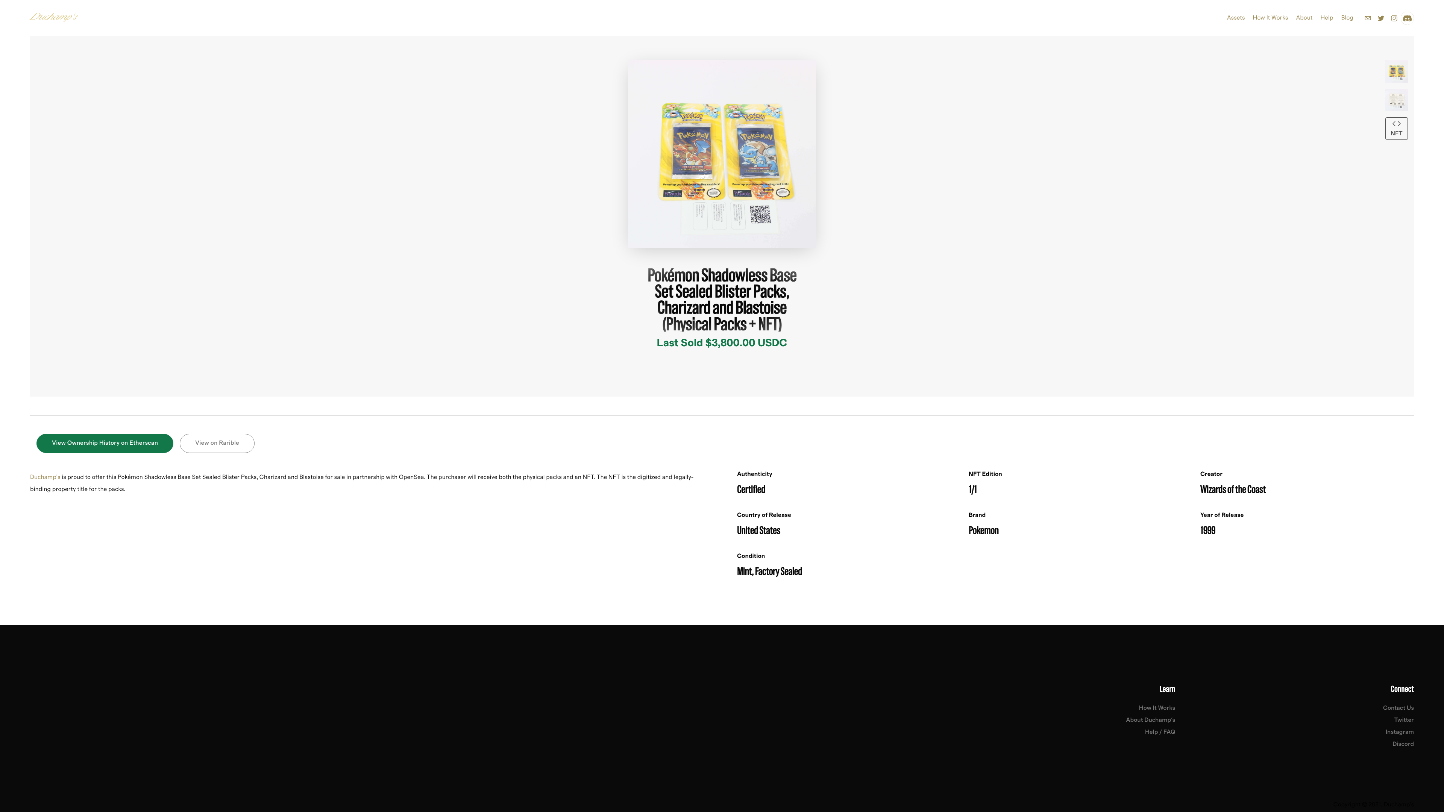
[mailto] (1367, 18)
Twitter (1404, 720)
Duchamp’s (45, 477)
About (1304, 18)
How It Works (1270, 18)
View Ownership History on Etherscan (105, 443)
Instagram (1400, 732)
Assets (1236, 18)
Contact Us (1398, 708)
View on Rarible (217, 443)
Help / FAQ (1160, 732)
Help (1326, 18)
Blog (1347, 18)
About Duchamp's (1150, 720)
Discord (1403, 744)
